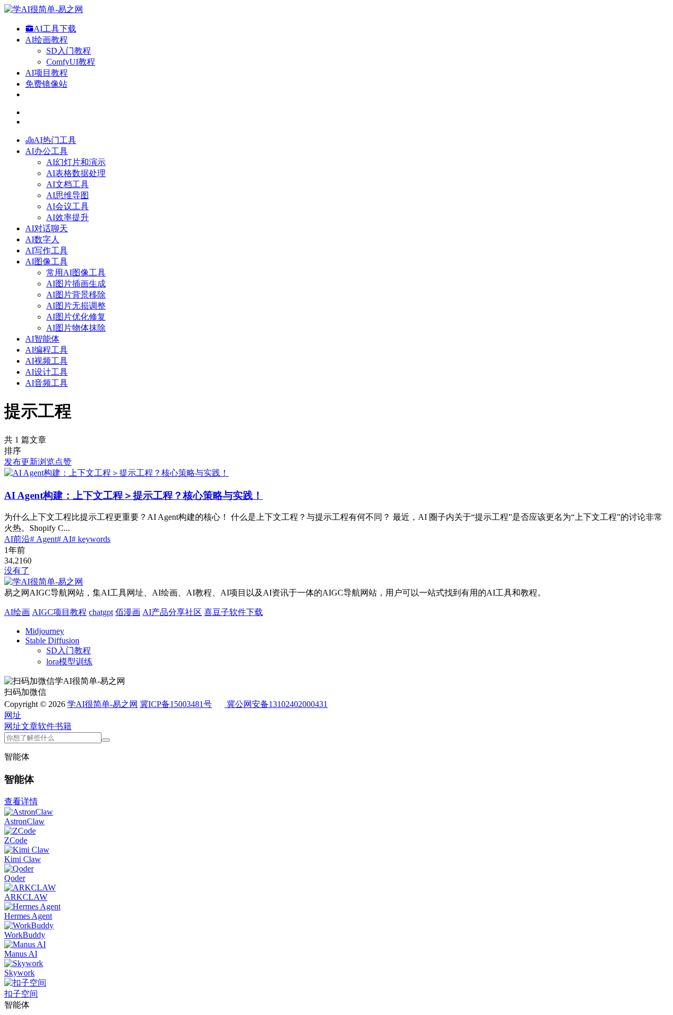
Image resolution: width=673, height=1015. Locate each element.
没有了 (16, 570)
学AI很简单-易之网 (102, 704)
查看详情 (21, 801)
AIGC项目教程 (59, 612)
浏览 (46, 461)
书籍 (63, 726)
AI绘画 (17, 612)
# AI (64, 539)
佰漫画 (127, 612)
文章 (29, 726)
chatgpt (101, 612)
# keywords (91, 539)
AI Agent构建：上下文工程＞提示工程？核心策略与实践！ (133, 495)
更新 (29, 461)
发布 (12, 461)
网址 (12, 726)
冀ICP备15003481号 (176, 704)
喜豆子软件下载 (233, 612)
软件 (46, 726)
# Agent (43, 539)
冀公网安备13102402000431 (277, 704)
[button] (12, 715)
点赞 (63, 461)
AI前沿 (17, 539)
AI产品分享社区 (172, 612)
